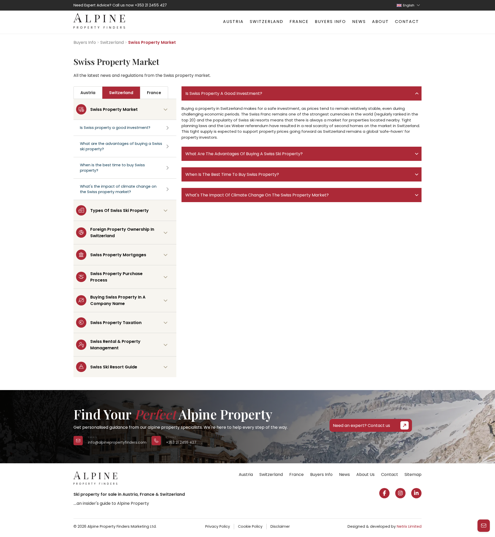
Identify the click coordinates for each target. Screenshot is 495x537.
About (380, 21)
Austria (233, 21)
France (299, 21)
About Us (365, 474)
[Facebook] (384, 493)
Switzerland (266, 21)
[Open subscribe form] (483, 525)
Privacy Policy (217, 526)
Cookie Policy (250, 526)
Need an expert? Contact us (361, 425)
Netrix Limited (409, 526)
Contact (407, 21)
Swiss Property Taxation (116, 323)
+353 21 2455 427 (151, 5)
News (359, 21)
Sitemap (413, 474)
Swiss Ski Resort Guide (113, 367)
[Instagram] (400, 493)
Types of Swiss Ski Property (119, 210)
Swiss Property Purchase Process (116, 277)
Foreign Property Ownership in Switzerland (122, 232)
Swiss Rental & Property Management (115, 344)
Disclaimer (280, 526)
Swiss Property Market (114, 109)
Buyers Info (330, 21)
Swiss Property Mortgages (118, 255)
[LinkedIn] (416, 493)
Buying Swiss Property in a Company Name (117, 300)
